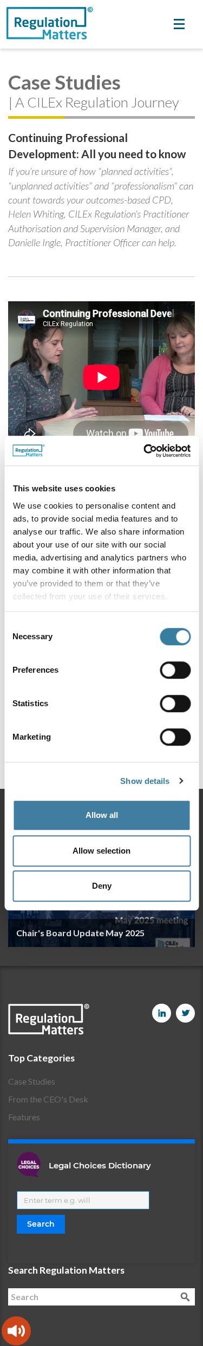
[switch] (175, 670)
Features (24, 1117)
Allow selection (101, 850)
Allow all (102, 815)
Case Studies (31, 1081)
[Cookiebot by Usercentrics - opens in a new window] (145, 451)
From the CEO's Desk (48, 1099)
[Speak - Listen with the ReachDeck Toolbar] (16, 1330)
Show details (144, 781)
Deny (102, 885)
